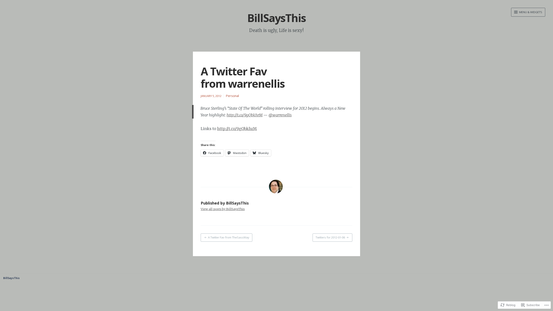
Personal (232, 96)
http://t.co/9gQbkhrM (244, 115)
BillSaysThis (276, 18)
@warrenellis (280, 115)
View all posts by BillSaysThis (223, 209)
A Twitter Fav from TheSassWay (228, 237)
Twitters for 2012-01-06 (330, 237)
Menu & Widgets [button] (530, 12)
